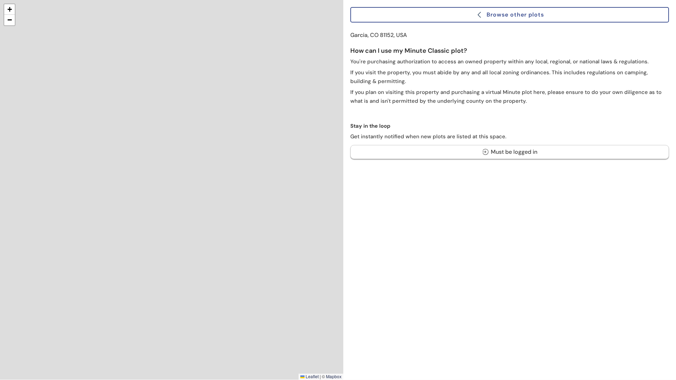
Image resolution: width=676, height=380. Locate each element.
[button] (9, 9)
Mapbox (334, 376)
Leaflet (312, 376)
